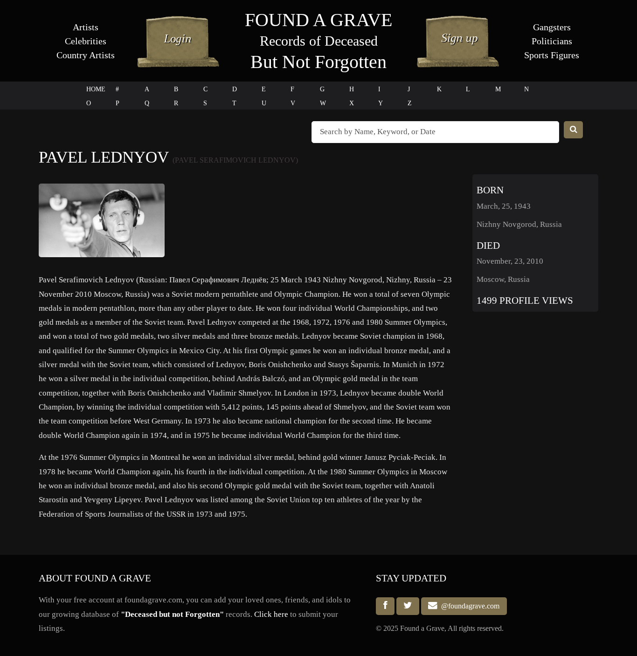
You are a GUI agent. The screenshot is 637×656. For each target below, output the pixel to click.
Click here (271, 614)
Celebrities (85, 41)
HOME (95, 89)
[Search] (573, 129)
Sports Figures (551, 55)
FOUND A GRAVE (318, 19)
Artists (85, 27)
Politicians (552, 41)
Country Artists (85, 55)
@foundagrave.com (468, 606)
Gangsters (552, 27)
